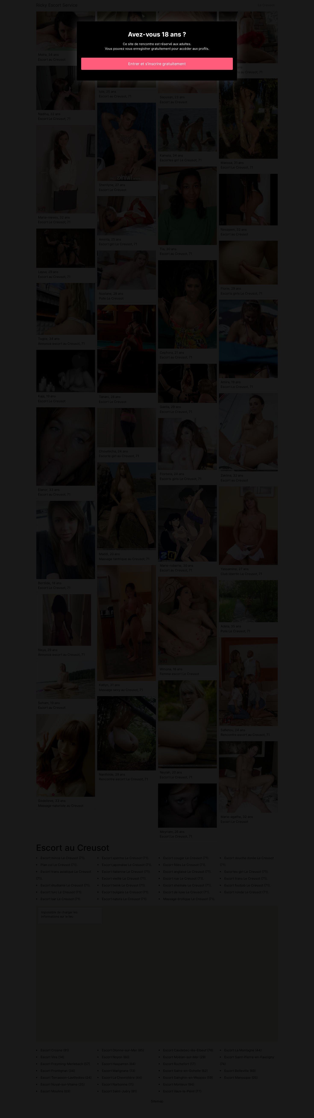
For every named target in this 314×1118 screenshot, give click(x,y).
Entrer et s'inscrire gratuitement (157, 64)
